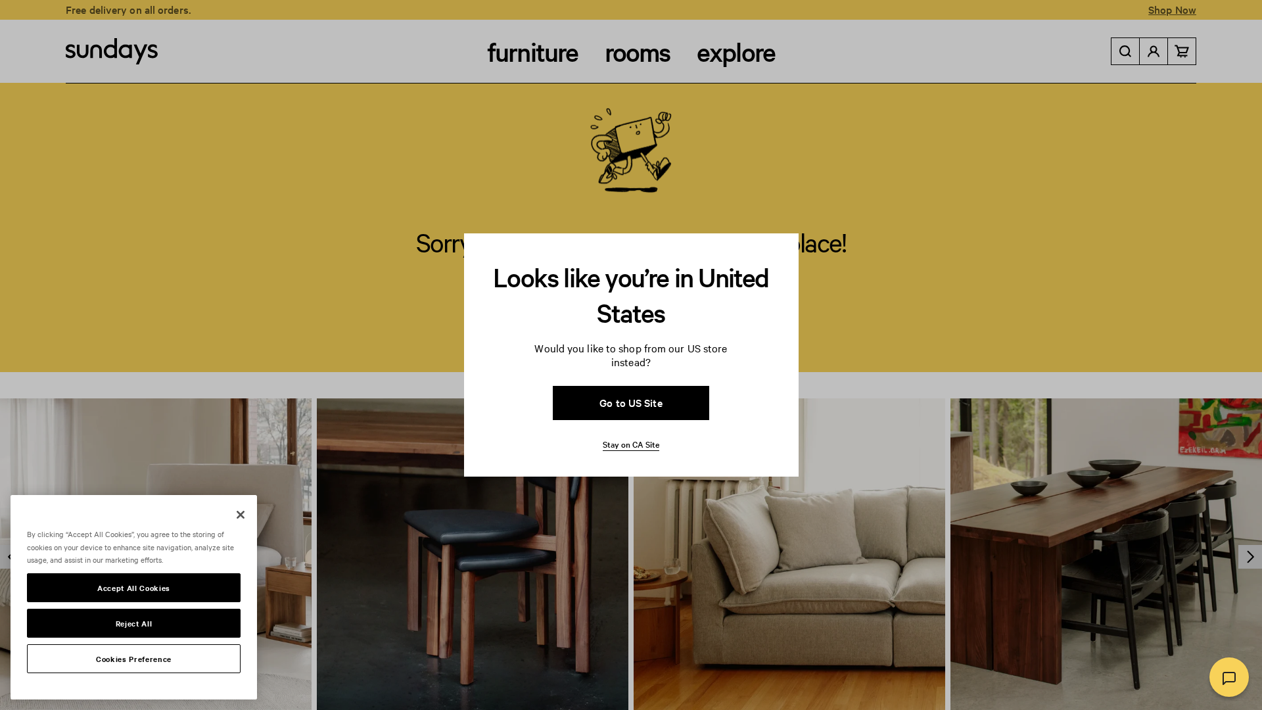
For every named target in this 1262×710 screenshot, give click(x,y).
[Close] (240, 514)
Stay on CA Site (631, 444)
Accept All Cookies (133, 587)
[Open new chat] (1229, 677)
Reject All (134, 623)
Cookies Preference (134, 658)
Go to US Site (630, 402)
